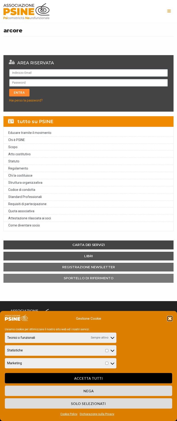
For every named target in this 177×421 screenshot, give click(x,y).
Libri (88, 256)
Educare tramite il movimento (29, 133)
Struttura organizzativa (25, 182)
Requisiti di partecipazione (27, 204)
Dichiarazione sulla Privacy (97, 414)
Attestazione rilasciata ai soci (29, 218)
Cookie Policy (68, 414)
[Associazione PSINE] (26, 11)
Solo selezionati (88, 403)
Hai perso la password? (26, 100)
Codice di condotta (21, 190)
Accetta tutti (88, 378)
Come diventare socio (24, 225)
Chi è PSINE (16, 140)
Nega (88, 391)
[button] (170, 318)
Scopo (13, 147)
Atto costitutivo (19, 154)
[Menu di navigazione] (169, 11)
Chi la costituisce (20, 175)
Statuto (13, 161)
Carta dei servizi (88, 245)
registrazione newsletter (88, 267)
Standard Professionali (25, 197)
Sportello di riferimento (88, 278)
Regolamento (18, 168)
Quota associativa (21, 211)
